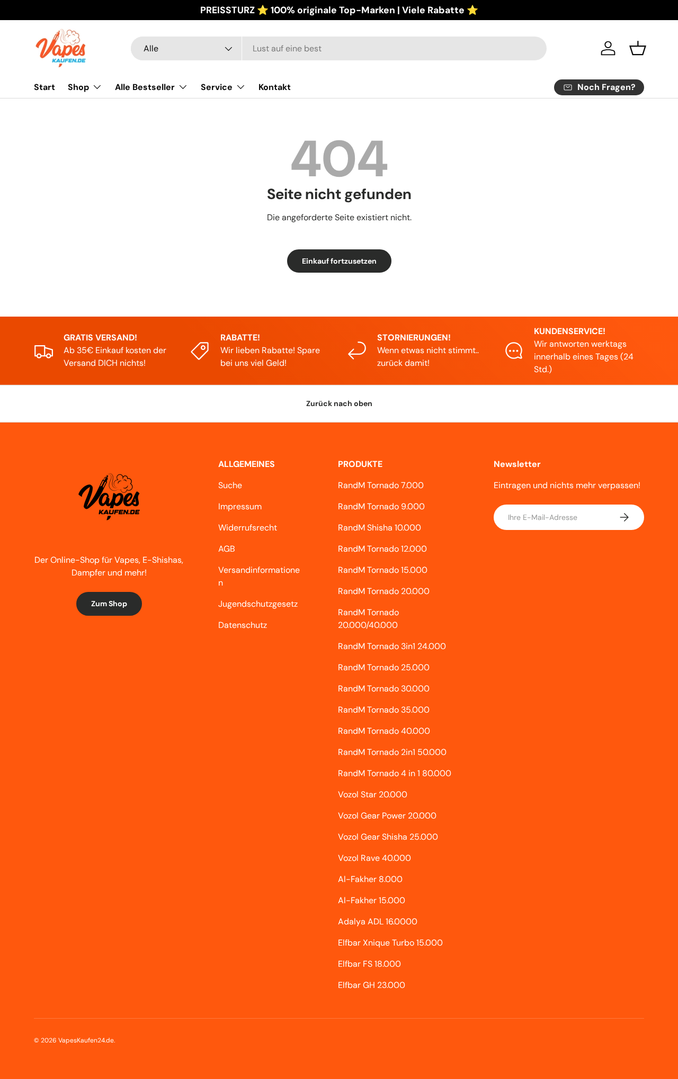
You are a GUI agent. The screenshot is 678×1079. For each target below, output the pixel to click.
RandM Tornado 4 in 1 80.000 (394, 773)
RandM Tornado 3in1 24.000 (392, 646)
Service (217, 87)
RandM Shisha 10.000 (379, 527)
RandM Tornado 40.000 (384, 730)
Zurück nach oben (339, 403)
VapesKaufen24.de (86, 1040)
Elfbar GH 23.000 (371, 985)
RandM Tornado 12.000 (382, 548)
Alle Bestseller (145, 87)
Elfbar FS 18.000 (369, 963)
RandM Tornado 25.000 (384, 667)
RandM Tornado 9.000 (381, 506)
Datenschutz (242, 625)
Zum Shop (109, 603)
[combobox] (339, 48)
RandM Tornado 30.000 (384, 688)
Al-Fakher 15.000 (371, 900)
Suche (230, 485)
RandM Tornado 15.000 (382, 570)
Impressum (240, 506)
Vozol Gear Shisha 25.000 (388, 836)
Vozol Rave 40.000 (374, 858)
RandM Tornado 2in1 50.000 (392, 752)
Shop (78, 87)
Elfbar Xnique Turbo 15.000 (390, 942)
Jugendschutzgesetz (258, 603)
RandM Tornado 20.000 (384, 591)
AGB (226, 548)
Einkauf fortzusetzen (339, 261)
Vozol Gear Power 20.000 (387, 815)
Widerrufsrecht (247, 527)
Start (44, 87)
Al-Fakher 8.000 (370, 879)
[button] (637, 48)
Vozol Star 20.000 (372, 794)
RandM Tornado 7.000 (381, 485)
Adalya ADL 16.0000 (377, 921)
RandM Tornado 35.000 (384, 709)
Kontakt (274, 87)
